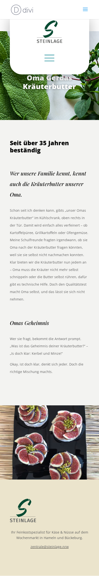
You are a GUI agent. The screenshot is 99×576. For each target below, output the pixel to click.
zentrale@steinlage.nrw (50, 546)
